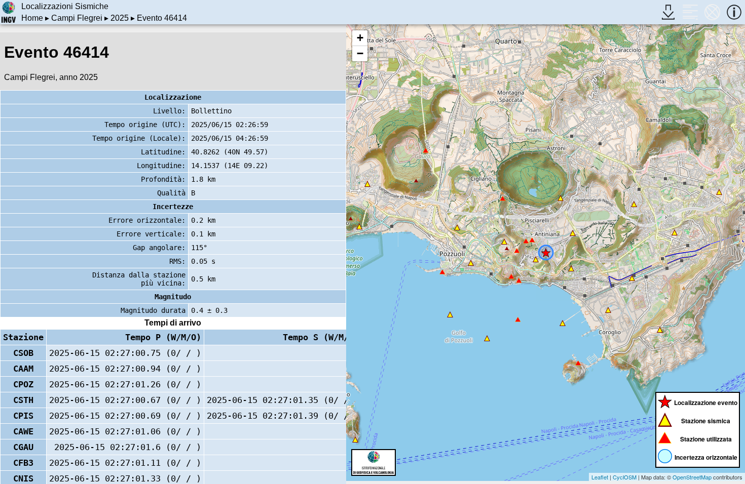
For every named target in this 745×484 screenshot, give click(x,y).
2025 (119, 18)
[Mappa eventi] (712, 12)
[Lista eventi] (690, 12)
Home (32, 18)
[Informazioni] (734, 12)
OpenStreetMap (692, 477)
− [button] (360, 53)
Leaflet (599, 477)
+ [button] (360, 37)
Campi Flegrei (76, 18)
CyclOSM (625, 477)
